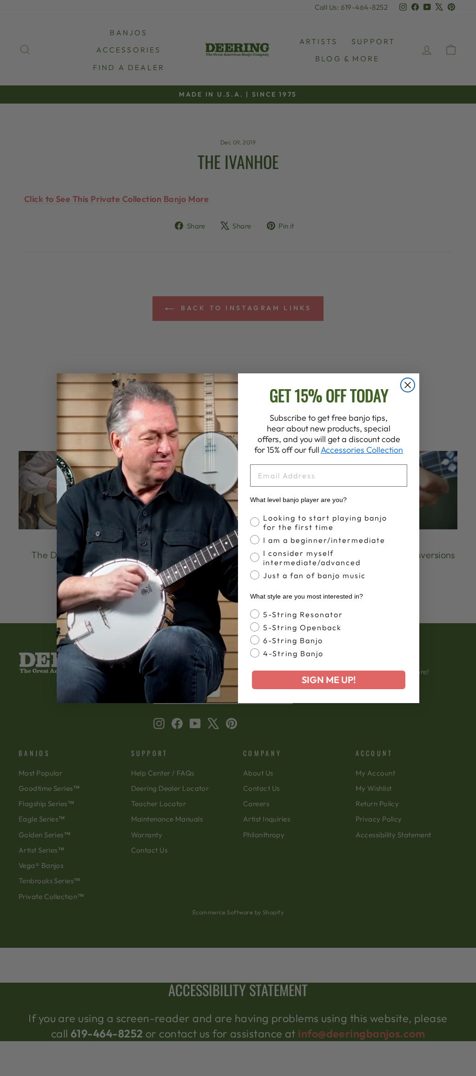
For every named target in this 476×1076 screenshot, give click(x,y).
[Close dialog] (408, 385)
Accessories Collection (362, 449)
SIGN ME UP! (329, 679)
